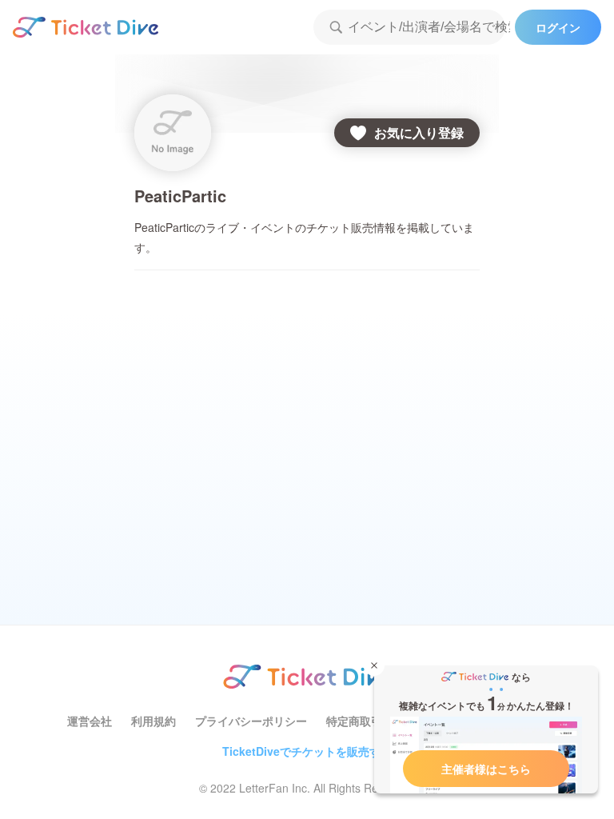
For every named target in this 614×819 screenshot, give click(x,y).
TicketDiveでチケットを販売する (307, 751)
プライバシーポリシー (251, 720)
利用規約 (153, 720)
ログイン (558, 27)
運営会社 (89, 720)
